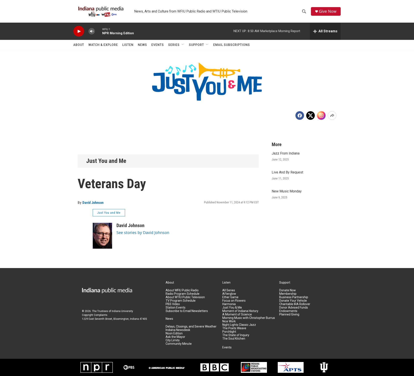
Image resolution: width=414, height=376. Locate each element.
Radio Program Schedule (182, 293)
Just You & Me (232, 307)
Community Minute (179, 343)
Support (196, 45)
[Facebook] (299, 115)
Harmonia (229, 304)
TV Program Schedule (181, 300)
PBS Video (173, 304)
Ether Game (230, 297)
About (78, 45)
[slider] (98, 31)
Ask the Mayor (175, 337)
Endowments (288, 311)
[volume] (91, 31)
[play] (78, 31)
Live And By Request (287, 172)
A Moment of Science (237, 314)
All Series (228, 290)
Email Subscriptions (231, 45)
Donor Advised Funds (293, 307)
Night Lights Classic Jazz (239, 324)
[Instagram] (321, 115)
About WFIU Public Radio (182, 290)
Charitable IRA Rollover (294, 304)
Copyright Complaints (94, 315)
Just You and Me (106, 160)
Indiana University (122, 311)
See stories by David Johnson (142, 232)
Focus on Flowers (234, 300)
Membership (287, 293)
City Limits (173, 340)
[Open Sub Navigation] (183, 45)
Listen (127, 45)
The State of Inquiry (235, 335)
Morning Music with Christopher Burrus (248, 318)
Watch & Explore (103, 45)
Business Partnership (293, 297)
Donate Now (287, 290)
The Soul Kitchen (233, 338)
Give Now (327, 11)
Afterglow (229, 293)
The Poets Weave (234, 328)
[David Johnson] (102, 236)
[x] (310, 115)
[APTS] (291, 367)
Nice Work (229, 321)
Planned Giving (289, 314)
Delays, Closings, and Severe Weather (191, 326)
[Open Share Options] (332, 115)
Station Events (175, 307)
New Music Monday (287, 191)
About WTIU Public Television (185, 297)
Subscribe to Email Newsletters (187, 311)
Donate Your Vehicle (293, 300)
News (142, 45)
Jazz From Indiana (286, 153)
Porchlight (229, 331)
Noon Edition (174, 333)
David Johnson (93, 202)
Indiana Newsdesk (178, 330)
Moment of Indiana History (240, 311)
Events (157, 45)
